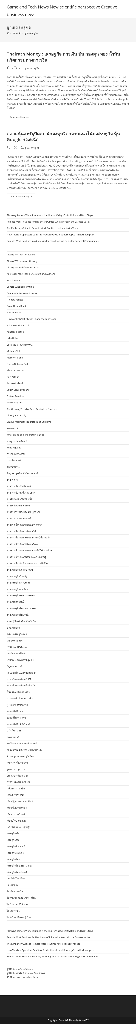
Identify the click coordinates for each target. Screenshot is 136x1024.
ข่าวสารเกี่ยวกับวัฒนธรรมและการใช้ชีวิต (27, 563)
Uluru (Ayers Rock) (16, 415)
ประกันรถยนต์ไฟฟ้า (16, 653)
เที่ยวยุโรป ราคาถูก (16, 820)
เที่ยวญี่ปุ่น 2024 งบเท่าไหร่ (20, 801)
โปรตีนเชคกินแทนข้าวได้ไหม (21, 897)
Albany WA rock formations (21, 254)
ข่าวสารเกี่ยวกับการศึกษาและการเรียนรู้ (26, 557)
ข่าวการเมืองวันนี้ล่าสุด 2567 (21, 492)
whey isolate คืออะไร (18, 441)
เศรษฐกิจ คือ (13, 833)
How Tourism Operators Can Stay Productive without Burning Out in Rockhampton (50, 234)
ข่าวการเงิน (12, 479)
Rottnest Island (15, 383)
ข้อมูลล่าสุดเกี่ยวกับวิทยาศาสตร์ (22, 473)
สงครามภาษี (13, 737)
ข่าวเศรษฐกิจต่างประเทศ (19, 582)
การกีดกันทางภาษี (16, 454)
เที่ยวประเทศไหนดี (16, 814)
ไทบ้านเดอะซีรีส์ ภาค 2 (18, 904)
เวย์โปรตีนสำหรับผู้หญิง (18, 827)
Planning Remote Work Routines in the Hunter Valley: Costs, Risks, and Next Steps (50, 215)
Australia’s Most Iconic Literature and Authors (31, 273)
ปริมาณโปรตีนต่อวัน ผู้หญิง (20, 659)
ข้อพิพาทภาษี (13, 466)
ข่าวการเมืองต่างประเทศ (19, 486)
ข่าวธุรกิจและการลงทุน (18, 505)
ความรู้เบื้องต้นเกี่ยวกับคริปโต (21, 621)
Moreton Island (15, 357)
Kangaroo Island (15, 331)
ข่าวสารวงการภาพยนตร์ (19, 518)
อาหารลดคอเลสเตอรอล (18, 782)
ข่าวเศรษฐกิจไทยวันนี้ (18, 614)
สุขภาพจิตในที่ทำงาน (17, 762)
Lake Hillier (12, 338)
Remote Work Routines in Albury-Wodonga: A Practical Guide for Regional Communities (52, 241)
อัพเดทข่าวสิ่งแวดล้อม (18, 775)
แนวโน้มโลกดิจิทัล (16, 878)
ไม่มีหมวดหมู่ (13, 910)
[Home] (8, 33)
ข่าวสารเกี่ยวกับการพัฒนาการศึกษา (24, 524)
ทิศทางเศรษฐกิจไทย (17, 634)
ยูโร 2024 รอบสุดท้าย (17, 705)
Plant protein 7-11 (16, 370)
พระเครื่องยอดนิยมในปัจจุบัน (21, 685)
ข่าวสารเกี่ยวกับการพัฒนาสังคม (22, 544)
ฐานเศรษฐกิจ (31, 33)
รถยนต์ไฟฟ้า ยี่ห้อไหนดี (18, 724)
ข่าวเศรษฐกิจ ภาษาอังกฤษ (20, 569)
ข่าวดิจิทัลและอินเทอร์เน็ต (19, 499)
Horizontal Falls (15, 312)
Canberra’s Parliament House (22, 293)
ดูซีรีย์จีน (11, 969)
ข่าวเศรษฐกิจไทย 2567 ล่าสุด (21, 608)
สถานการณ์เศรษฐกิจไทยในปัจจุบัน (24, 749)
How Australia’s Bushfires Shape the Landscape (31, 318)
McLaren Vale (14, 351)
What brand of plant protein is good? (26, 434)
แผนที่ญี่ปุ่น (12, 885)
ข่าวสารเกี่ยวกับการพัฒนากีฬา (22, 531)
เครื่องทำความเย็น (16, 788)
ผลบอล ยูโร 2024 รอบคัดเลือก (21, 672)
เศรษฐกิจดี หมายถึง (16, 846)
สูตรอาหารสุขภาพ (16, 769)
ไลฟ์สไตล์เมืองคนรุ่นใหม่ (19, 917)
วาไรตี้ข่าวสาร (14, 730)
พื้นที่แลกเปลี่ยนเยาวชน (18, 692)
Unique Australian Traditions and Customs (29, 421)
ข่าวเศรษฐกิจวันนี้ (15, 601)
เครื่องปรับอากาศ (15, 795)
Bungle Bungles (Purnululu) (21, 286)
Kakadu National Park (18, 325)
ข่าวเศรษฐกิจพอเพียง (17, 589)
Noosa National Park (18, 364)
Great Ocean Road (16, 306)
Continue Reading (22, 117)
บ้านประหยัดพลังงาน (17, 647)
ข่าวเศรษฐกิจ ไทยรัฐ (17, 576)
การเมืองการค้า (14, 460)
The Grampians (15, 402)
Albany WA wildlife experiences (23, 267)
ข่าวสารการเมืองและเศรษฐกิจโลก (24, 512)
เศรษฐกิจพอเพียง (15, 852)
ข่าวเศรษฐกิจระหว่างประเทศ (21, 595)
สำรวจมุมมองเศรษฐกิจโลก (20, 756)
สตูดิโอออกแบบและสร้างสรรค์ (22, 743)
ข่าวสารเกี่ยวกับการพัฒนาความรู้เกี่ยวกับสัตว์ (29, 537)
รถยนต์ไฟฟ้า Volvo (16, 717)
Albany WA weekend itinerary (22, 261)
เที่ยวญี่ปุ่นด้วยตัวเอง (17, 807)
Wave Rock (12, 428)
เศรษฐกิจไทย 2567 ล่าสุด (19, 865)
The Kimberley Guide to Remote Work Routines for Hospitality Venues (43, 228)
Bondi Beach (13, 280)
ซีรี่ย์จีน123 (12, 977)
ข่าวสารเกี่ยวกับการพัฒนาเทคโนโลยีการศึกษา (30, 550)
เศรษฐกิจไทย (13, 859)
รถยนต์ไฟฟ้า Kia (15, 711)
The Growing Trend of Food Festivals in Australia (32, 409)
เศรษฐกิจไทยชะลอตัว (17, 872)
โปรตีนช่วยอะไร (15, 891)
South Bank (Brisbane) (18, 389)
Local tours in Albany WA (20, 344)
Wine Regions (14, 447)
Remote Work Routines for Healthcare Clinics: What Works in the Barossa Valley (48, 221)
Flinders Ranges (15, 299)
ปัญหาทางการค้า (15, 666)
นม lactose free (14, 640)
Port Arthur (13, 376)
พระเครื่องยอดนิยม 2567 (19, 679)
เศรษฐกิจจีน (13, 840)
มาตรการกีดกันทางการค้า (20, 698)
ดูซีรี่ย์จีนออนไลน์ (15, 973)
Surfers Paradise (15, 396)
